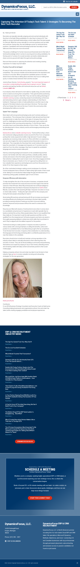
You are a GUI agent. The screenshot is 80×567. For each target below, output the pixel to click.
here (14, 254)
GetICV (42, 187)
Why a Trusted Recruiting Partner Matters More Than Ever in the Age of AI (20, 420)
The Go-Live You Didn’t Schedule (72, 34)
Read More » (60, 42)
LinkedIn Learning (8, 98)
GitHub (44, 86)
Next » (68, 100)
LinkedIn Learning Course (23, 133)
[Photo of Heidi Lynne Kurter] (22, 297)
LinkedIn (5, 88)
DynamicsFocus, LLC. (18, 6)
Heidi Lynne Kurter (8, 301)
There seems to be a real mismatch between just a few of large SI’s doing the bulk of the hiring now (21, 387)
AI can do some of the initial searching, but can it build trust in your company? (21, 405)
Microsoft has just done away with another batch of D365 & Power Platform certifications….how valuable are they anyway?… (21, 378)
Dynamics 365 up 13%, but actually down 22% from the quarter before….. (72, 52)
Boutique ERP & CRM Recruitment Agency (14, 9)
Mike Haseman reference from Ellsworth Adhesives (59, 70)
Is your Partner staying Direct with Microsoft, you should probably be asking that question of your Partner (20, 396)
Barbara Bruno (7, 133)
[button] (77, 14)
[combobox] (55, 7)
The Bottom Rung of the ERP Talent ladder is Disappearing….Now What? (19, 412)
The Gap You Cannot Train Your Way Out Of (60, 35)
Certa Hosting (21, 82)
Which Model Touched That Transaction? (60, 48)
